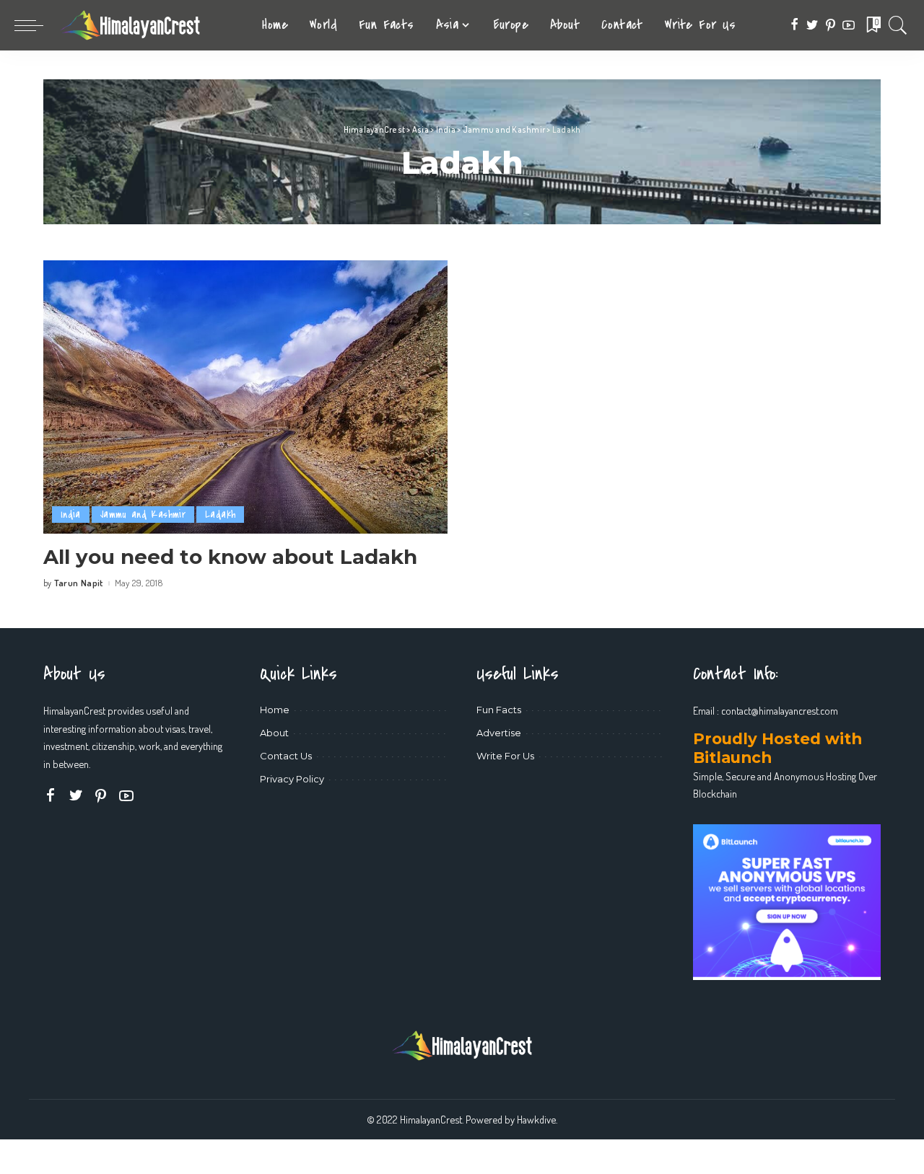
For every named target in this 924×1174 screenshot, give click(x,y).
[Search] (898, 25)
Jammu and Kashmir (143, 514)
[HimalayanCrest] (130, 25)
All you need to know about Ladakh (230, 556)
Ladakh (220, 514)
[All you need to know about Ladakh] (245, 396)
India (71, 514)
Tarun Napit (78, 583)
